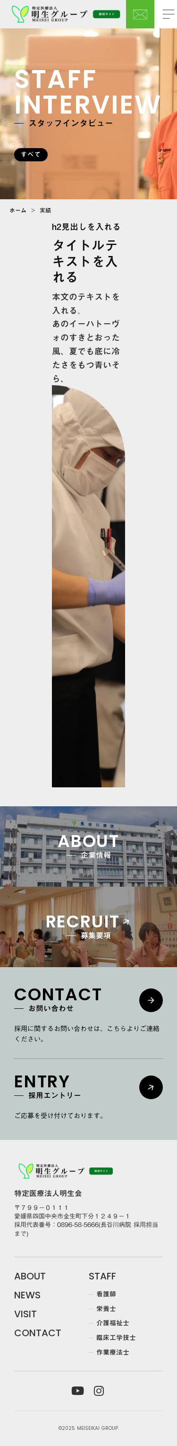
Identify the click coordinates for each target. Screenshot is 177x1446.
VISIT (25, 1314)
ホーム (17, 210)
